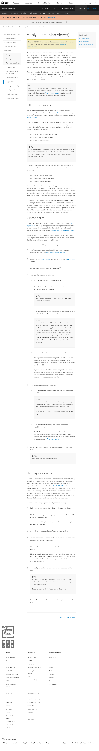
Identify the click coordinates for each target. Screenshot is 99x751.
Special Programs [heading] (33, 694)
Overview (44, 8)
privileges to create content (55, 252)
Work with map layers (44, 27)
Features (55, 8)
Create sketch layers (12, 98)
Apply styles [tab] (10, 55)
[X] (8, 642)
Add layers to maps (10, 42)
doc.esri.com (52, 17)
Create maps (13, 27)
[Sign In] (96, 2)
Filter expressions (53, 439)
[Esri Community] (3, 646)
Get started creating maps (12, 34)
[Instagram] (8, 646)
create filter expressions (60, 113)
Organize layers (11, 67)
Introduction (14, 13)
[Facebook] (3, 642)
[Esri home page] (5, 2)
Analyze (51, 13)
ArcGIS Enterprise (8, 8)
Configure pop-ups (10, 46)
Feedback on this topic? (68, 617)
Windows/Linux (67, 8)
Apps (66, 13)
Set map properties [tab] (12, 59)
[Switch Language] (90, 2)
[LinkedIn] (12, 642)
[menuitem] (13, 657)
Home (4, 13)
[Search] (84, 2)
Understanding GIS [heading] (55, 652)
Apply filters (10, 82)
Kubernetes (81, 8)
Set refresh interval (12, 78)
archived (60, 42)
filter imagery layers (52, 93)
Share (59, 13)
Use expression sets (86, 45)
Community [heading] (31, 652)
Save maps (7, 50)
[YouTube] (12, 646)
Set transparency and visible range (12, 72)
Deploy (23, 13)
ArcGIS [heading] (8, 652)
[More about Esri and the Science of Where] (8, 632)
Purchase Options (93, 8)
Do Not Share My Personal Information (84, 743)
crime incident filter (58, 486)
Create (42, 13)
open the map (45, 259)
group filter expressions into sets (62, 230)
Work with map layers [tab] (13, 63)
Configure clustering (12, 86)
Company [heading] (9, 694)
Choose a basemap (10, 38)
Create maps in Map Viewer (27, 27)
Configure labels (11, 90)
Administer (33, 13)
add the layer (70, 259)
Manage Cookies (63, 743)
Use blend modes (11, 94)
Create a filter (83, 42)
